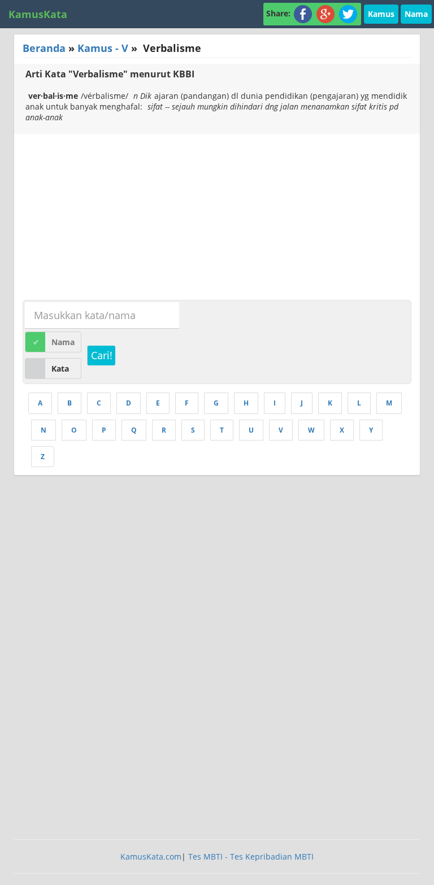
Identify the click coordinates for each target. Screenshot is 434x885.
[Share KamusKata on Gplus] (325, 13)
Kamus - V (102, 48)
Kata (60, 368)
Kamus (381, 13)
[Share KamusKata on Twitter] (348, 13)
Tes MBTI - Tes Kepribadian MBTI (251, 856)
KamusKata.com (150, 856)
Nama (416, 13)
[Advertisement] (109, 218)
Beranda (44, 48)
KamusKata (37, 14)
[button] (381, 13)
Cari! (101, 355)
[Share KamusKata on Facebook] (303, 13)
